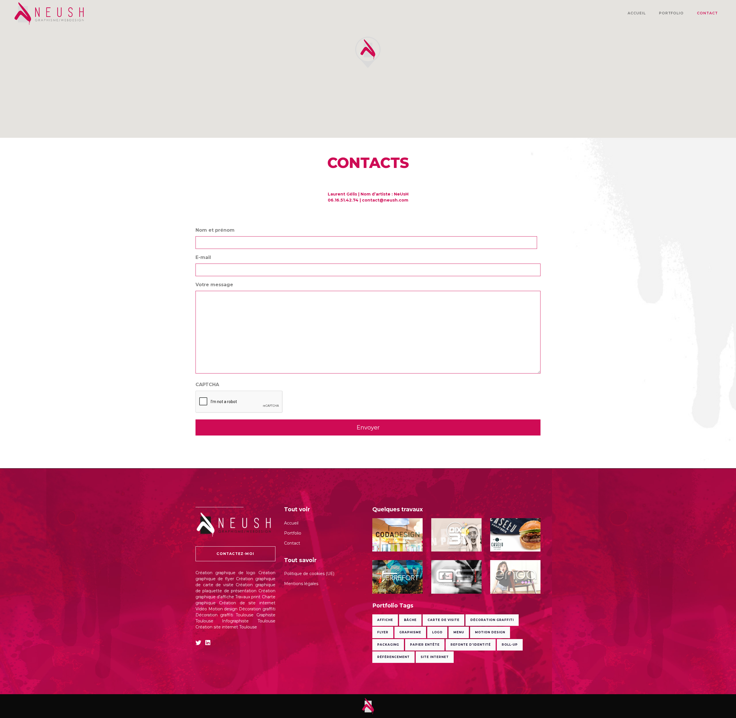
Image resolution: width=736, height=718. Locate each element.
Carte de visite (443, 620)
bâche (410, 620)
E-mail (203, 257)
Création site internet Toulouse (226, 627)
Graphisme (410, 632)
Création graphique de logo (225, 572)
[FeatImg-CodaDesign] (397, 535)
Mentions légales (301, 583)
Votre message (214, 284)
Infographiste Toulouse (248, 621)
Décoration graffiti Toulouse (224, 615)
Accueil (291, 523)
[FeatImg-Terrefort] (397, 577)
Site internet (435, 657)
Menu (458, 632)
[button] (368, 52)
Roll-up (510, 645)
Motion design (223, 608)
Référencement (393, 657)
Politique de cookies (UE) (309, 573)
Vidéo (201, 608)
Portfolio (292, 533)
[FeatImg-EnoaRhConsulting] (515, 577)
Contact (292, 543)
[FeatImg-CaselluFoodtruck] (515, 535)
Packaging (388, 645)
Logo (437, 632)
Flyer (382, 632)
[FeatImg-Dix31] (456, 535)
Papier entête (425, 645)
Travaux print (247, 596)
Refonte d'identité (471, 645)
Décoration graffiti (257, 608)
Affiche (385, 620)
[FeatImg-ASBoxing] (456, 577)
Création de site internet (247, 602)
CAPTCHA (207, 384)
